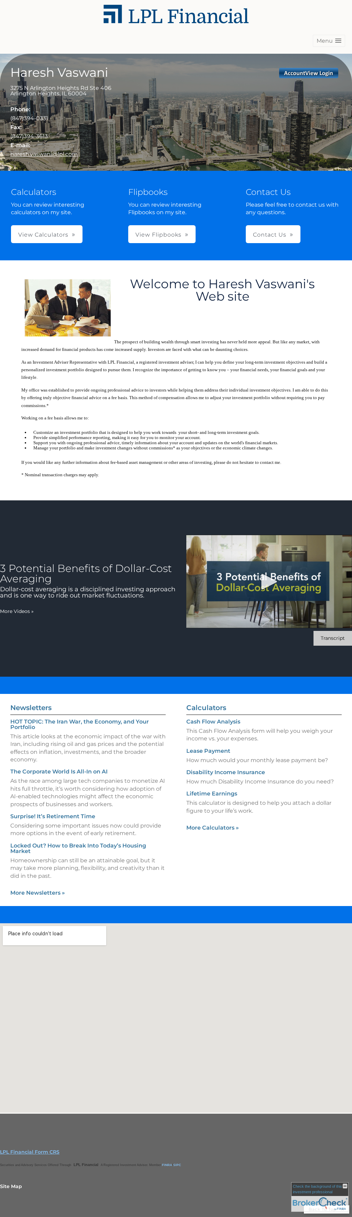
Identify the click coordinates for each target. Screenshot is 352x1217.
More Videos (17, 611)
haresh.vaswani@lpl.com (44, 154)
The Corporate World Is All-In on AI (59, 771)
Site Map (11, 1186)
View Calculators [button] (43, 234)
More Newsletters (37, 893)
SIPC (177, 1165)
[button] (329, 41)
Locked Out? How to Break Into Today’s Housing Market (78, 848)
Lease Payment (208, 751)
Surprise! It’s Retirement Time (52, 816)
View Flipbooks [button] (158, 234)
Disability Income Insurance (225, 772)
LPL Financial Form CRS (29, 1152)
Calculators (206, 708)
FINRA (167, 1165)
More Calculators (212, 827)
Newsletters (31, 708)
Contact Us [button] (269, 234)
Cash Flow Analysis (213, 721)
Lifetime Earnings (211, 793)
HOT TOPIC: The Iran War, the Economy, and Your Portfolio (79, 724)
